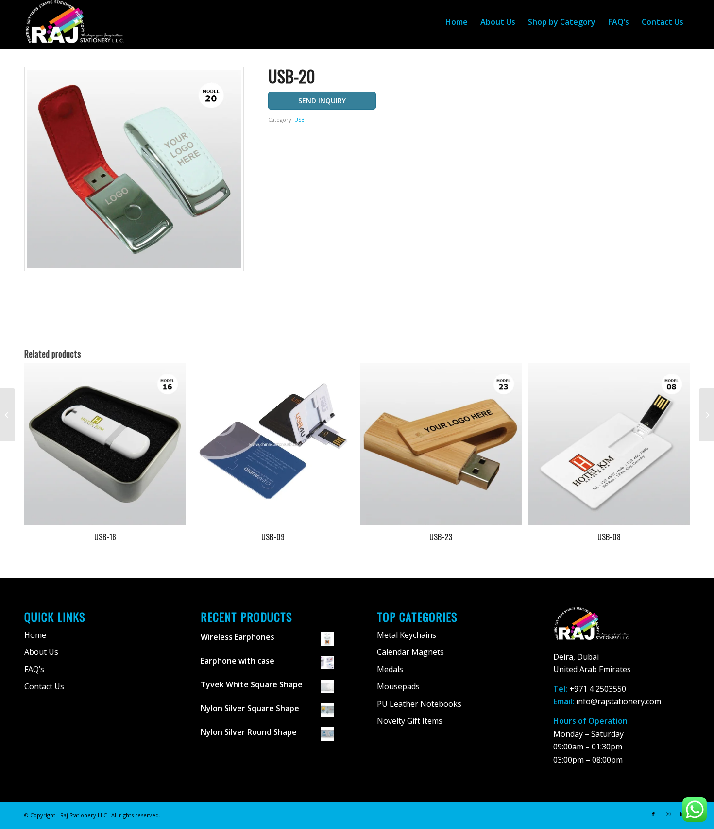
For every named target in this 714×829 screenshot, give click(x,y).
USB (299, 119)
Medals (390, 669)
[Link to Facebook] (653, 814)
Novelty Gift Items (409, 720)
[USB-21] (706, 414)
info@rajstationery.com (618, 701)
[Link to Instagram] (668, 814)
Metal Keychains (406, 635)
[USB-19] (7, 414)
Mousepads (398, 686)
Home (35, 635)
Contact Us (44, 686)
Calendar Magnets (410, 652)
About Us (41, 652)
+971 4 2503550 (597, 688)
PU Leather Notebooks (419, 704)
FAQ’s (34, 669)
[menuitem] (456, 22)
